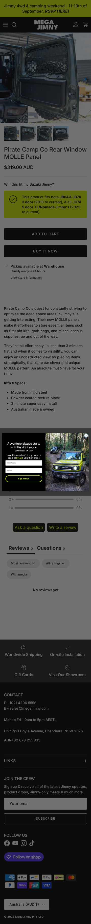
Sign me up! (23, 479)
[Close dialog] (86, 436)
